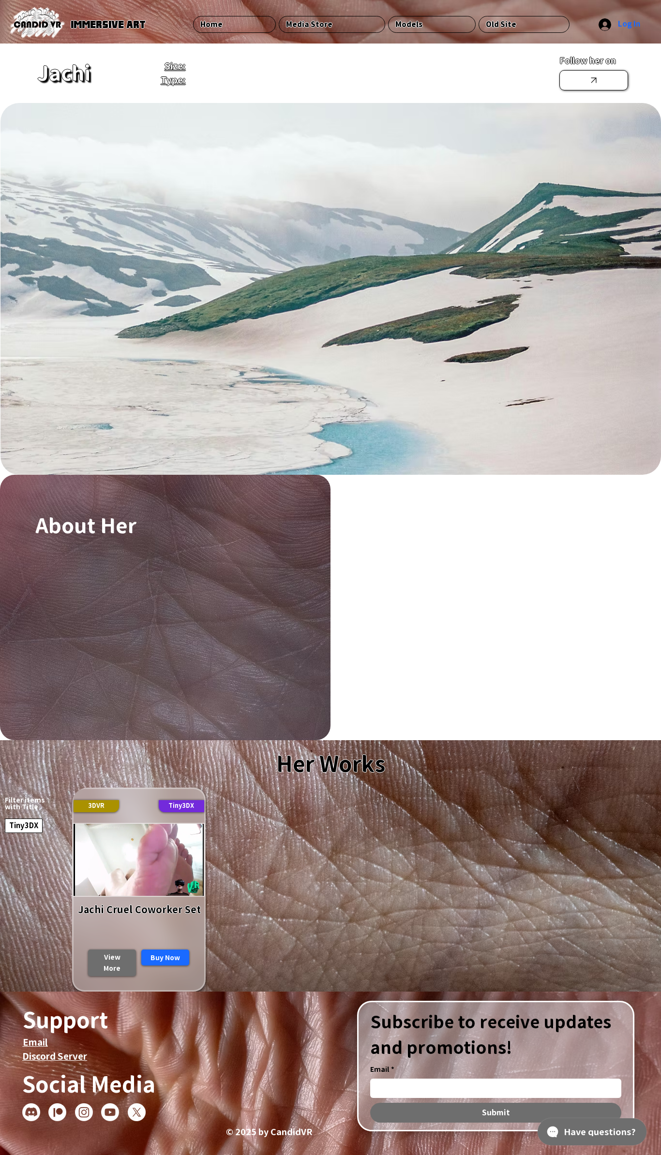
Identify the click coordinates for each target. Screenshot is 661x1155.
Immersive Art (108, 24)
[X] (137, 1112)
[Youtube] (110, 1112)
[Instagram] (84, 1112)
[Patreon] (57, 1112)
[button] (181, 806)
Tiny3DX (23, 825)
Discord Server (54, 1056)
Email (35, 1042)
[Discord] (31, 1112)
